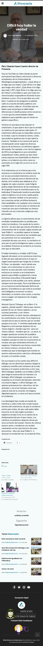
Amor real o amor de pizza (28, 475)
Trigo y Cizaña (6, 475)
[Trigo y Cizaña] (10, 469)
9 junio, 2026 (23, 564)
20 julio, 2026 (23, 553)
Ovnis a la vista (8, 569)
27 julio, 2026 (23, 542)
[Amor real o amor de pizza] (28, 469)
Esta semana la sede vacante (13, 539)
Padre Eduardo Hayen (11, 542)
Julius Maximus (16, 35)
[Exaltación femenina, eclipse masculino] (10, 487)
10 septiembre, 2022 (31, 35)
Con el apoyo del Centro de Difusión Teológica (21, 642)
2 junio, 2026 (23, 572)
